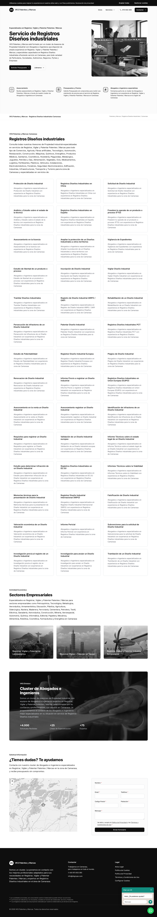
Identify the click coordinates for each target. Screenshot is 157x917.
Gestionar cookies (141, 3)
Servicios (109, 10)
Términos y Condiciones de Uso (127, 877)
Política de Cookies (122, 870)
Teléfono (124, 792)
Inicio (100, 10)
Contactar (140, 10)
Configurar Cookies (122, 881)
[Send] (150, 902)
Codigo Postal (100, 801)
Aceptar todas (124, 3)
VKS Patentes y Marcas (25, 10)
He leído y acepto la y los (118, 824)
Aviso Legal (119, 867)
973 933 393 (127, 10)
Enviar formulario (119, 830)
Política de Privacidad (119, 822)
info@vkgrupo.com (75, 876)
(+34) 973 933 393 (75, 873)
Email (97, 792)
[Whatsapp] (150, 910)
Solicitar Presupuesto (19, 68)
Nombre (98, 783)
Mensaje (98, 811)
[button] (43, 805)
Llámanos (38, 68)
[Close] (151, 890)
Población (125, 801)
